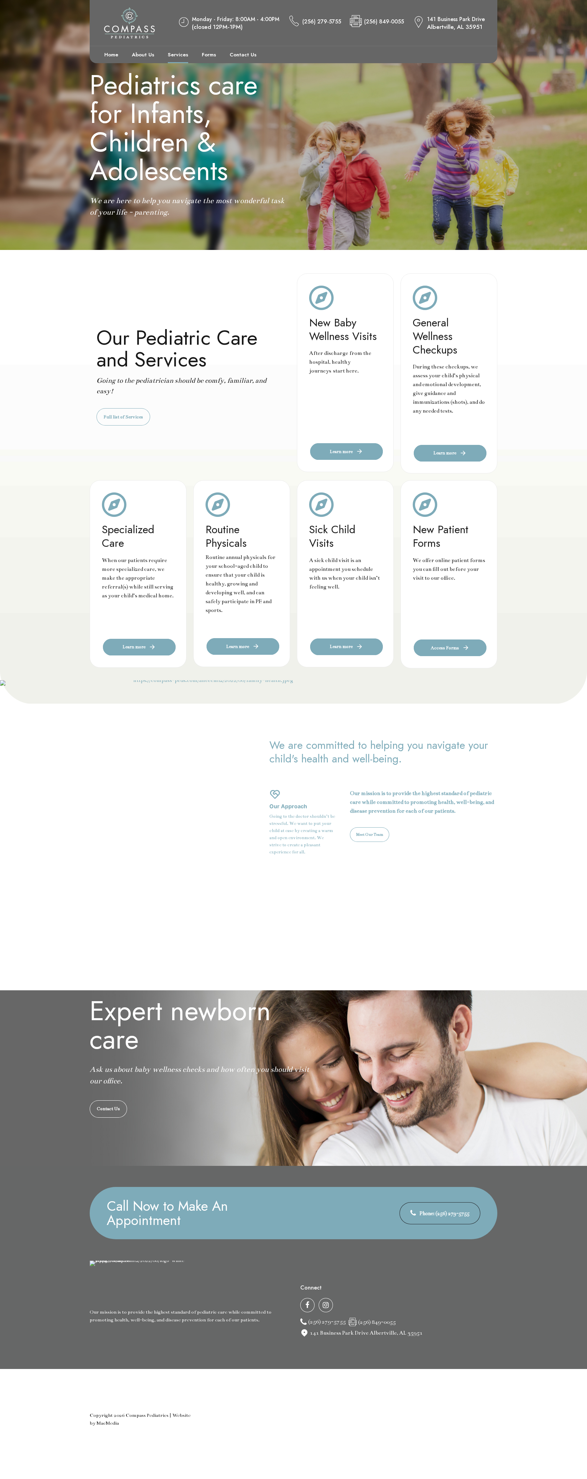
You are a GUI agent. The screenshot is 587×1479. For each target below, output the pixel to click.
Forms (209, 54)
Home (111, 54)
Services (178, 54)
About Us (143, 54)
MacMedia (107, 1423)
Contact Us (243, 54)
